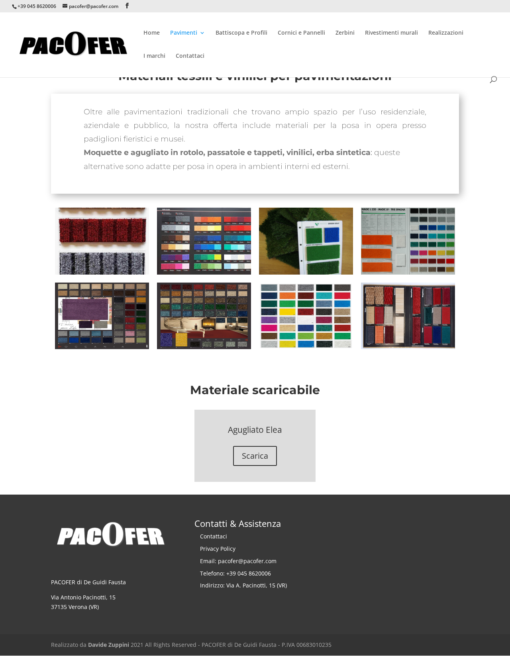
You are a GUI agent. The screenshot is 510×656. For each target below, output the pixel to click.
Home (151, 33)
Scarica (255, 455)
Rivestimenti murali (391, 33)
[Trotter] (204, 347)
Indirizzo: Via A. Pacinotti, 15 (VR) (243, 585)
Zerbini (345, 33)
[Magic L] (306, 347)
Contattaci (190, 56)
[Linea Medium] (102, 272)
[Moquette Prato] (306, 272)
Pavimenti (183, 33)
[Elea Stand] (204, 272)
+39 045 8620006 (37, 6)
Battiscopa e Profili (241, 33)
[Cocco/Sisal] (408, 347)
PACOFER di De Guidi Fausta (88, 582)
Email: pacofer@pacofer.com (238, 561)
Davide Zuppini (108, 644)
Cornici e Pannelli (301, 33)
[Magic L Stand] (408, 272)
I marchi (154, 56)
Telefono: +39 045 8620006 (235, 573)
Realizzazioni (445, 33)
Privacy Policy (217, 548)
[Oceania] (102, 347)
